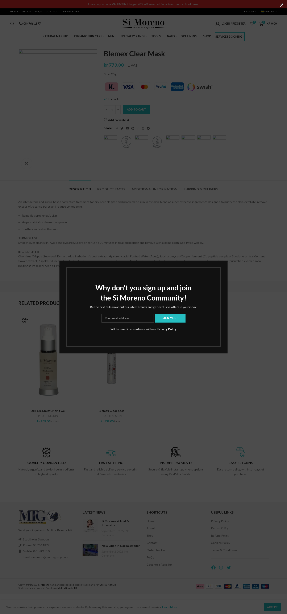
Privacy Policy (166, 329)
